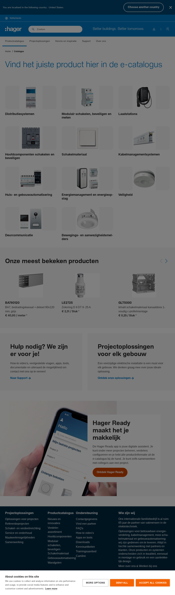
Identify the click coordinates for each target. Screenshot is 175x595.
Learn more (51, 589)
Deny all (122, 583)
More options (95, 583)
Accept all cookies (152, 583)
